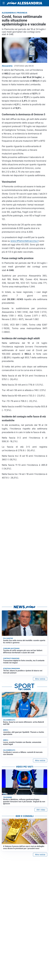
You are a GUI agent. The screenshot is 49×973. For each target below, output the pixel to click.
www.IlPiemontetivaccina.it (24, 241)
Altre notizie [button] (40, 679)
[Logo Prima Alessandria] (24, 3)
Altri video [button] (40, 810)
